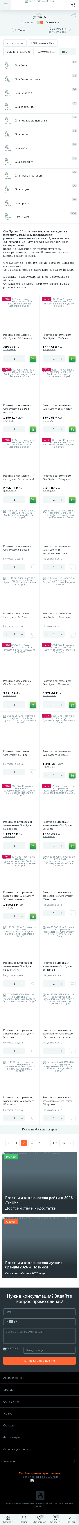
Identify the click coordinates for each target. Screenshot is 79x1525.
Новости (9, 1413)
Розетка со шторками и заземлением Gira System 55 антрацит (58, 896)
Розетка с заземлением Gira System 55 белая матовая (17, 409)
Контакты (9, 1461)
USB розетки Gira (42, 43)
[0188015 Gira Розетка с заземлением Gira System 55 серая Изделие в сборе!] (19, 526)
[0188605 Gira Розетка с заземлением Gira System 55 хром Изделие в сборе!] (19, 731)
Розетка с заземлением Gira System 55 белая (57, 336)
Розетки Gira (15, 43)
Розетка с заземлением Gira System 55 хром (17, 753)
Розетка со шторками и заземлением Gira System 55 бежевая (18, 825)
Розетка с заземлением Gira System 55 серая (17, 548)
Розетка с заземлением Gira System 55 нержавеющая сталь (57, 550)
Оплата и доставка (15, 1449)
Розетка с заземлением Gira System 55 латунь (17, 682)
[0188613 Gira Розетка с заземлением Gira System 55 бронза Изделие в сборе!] (59, 593)
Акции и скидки (13, 1377)
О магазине (11, 1401)
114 (55, 1143)
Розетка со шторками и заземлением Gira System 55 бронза (18, 1101)
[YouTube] (40, 1495)
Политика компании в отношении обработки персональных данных (39, 1504)
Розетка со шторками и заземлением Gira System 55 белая (58, 825)
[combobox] (10, 1322)
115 (62, 1143)
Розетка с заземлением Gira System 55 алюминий (18, 477)
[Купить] (33, 359)
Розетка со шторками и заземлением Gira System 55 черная (58, 966)
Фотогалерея (12, 1437)
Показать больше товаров (39, 1129)
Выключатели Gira (18, 51)
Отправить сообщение (39, 1360)
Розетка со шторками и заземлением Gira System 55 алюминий (18, 966)
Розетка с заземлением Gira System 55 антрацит (57, 407)
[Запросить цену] (33, 567)
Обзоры (8, 1425)
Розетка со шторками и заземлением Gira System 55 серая (18, 1034)
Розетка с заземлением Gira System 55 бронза (17, 615)
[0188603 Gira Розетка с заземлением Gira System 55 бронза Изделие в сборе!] (19, 593)
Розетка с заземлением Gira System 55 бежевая (17, 336)
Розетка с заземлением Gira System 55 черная (57, 477)
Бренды (8, 1389)
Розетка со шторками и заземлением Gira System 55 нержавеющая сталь (58, 1034)
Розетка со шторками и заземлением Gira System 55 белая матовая (18, 896)
